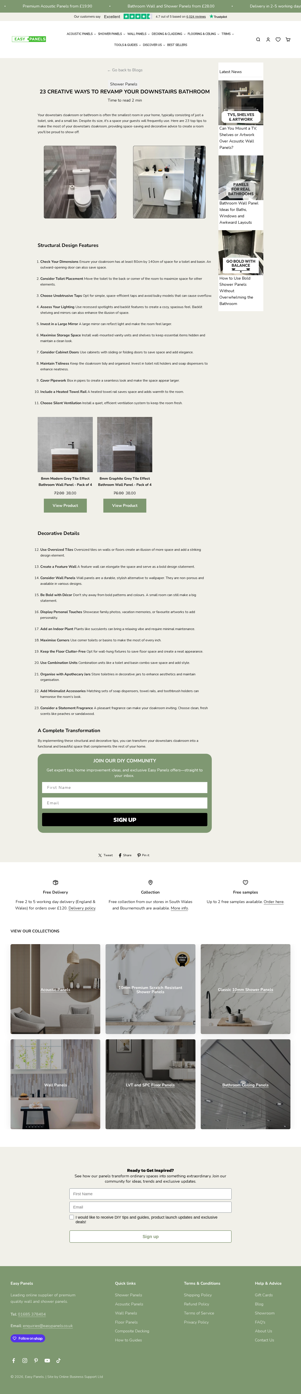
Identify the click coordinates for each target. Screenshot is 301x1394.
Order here (274, 901)
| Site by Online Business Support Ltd (74, 1376)
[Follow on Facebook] (14, 1361)
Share (127, 855)
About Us (263, 1331)
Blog (259, 1304)
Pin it (145, 855)
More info (179, 908)
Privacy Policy (196, 1322)
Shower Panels (123, 84)
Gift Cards (264, 1295)
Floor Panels (163, 1085)
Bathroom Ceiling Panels (245, 1085)
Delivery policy (82, 908)
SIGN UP (124, 819)
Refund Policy (196, 1304)
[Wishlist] (278, 39)
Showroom (265, 1313)
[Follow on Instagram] (25, 1361)
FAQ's (260, 1322)
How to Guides (128, 1340)
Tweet (108, 855)
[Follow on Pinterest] (36, 1361)
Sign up (151, 1236)
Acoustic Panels (55, 989)
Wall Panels (126, 1313)
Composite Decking (132, 1331)
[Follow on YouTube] (47, 1361)
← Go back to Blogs (125, 70)
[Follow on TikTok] (58, 1361)
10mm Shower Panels (252, 989)
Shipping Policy (198, 1295)
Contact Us (264, 1340)
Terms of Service (199, 1313)
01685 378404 (32, 1314)
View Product (65, 505)
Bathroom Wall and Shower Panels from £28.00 (137, 6)
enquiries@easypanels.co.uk (48, 1325)
